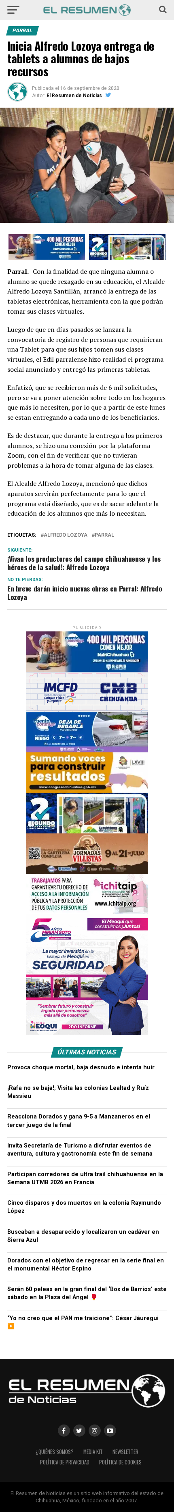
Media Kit (93, 1452)
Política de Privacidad (64, 1462)
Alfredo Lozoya (65, 535)
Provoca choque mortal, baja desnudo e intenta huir (81, 1067)
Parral (104, 535)
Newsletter (125, 1452)
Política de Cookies (120, 1462)
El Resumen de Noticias (74, 95)
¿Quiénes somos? (55, 1452)
